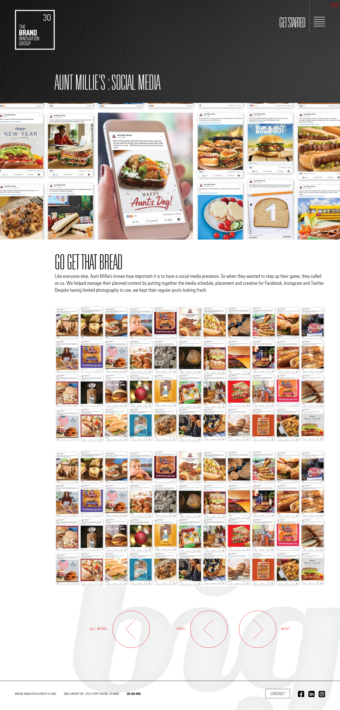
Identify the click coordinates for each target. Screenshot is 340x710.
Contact (278, 694)
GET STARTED (292, 24)
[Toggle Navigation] (319, 21)
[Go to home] (35, 25)
